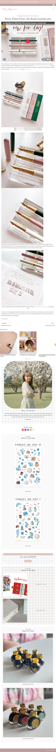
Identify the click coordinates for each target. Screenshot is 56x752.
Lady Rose (19, 69)
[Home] (17, 15)
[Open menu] (53, 9)
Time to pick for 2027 (41, 610)
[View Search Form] (2, 5)
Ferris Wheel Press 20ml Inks (28, 684)
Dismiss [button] (52, 1)
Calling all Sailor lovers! (6, 324)
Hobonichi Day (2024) (50, 324)
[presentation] (8, 342)
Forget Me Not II (28, 491)
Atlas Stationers (19, 128)
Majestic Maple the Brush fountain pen (42, 65)
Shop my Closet (28, 631)
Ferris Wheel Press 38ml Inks (28, 738)
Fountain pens (4, 318)
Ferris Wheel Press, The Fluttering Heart (27, 354)
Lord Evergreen (27, 69)
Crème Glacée (14, 69)
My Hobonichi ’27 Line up (41, 584)
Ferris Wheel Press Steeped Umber (41, 306)
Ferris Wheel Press (20, 129)
